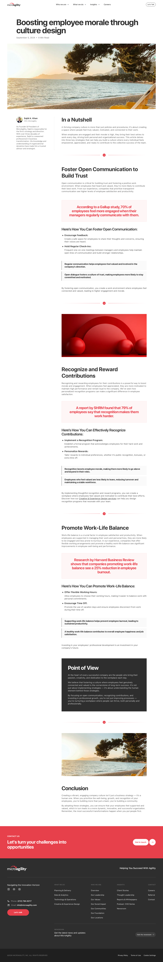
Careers (151, 890)
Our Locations (97, 918)
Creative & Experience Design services (97, 498)
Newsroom (121, 909)
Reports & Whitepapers (127, 899)
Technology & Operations (65, 899)
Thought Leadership (125, 895)
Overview (95, 890)
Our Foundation (97, 913)
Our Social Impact (98, 904)
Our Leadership (97, 895)
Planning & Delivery (62, 890)
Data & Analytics (61, 895)
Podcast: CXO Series (126, 904)
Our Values (95, 899)
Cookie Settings (150, 955)
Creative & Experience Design (67, 904)
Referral (151, 895)
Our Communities (98, 909)
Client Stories (123, 890)
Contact (151, 899)
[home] (14, 4)
